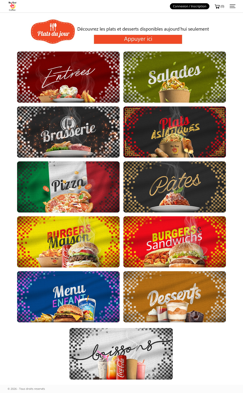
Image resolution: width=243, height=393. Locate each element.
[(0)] (217, 6)
